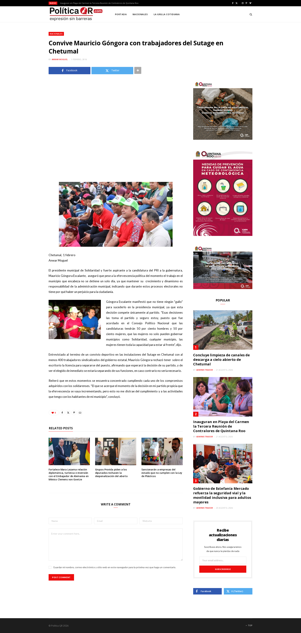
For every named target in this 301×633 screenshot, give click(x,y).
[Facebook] (62, 412)
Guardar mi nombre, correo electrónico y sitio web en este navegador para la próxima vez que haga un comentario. (114, 567)
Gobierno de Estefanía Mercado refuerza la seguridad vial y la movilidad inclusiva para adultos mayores (222, 495)
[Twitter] (68, 412)
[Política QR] (76, 14)
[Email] (80, 412)
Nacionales (140, 14)
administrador (204, 370)
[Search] (249, 14)
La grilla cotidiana (167, 14)
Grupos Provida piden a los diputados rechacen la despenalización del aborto (111, 473)
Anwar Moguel (60, 59)
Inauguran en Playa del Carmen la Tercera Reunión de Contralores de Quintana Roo (99, 3)
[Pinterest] (74, 412)
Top (249, 625)
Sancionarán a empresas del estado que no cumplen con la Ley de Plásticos (161, 473)
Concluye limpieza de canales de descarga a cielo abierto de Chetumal (221, 359)
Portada (121, 14)
